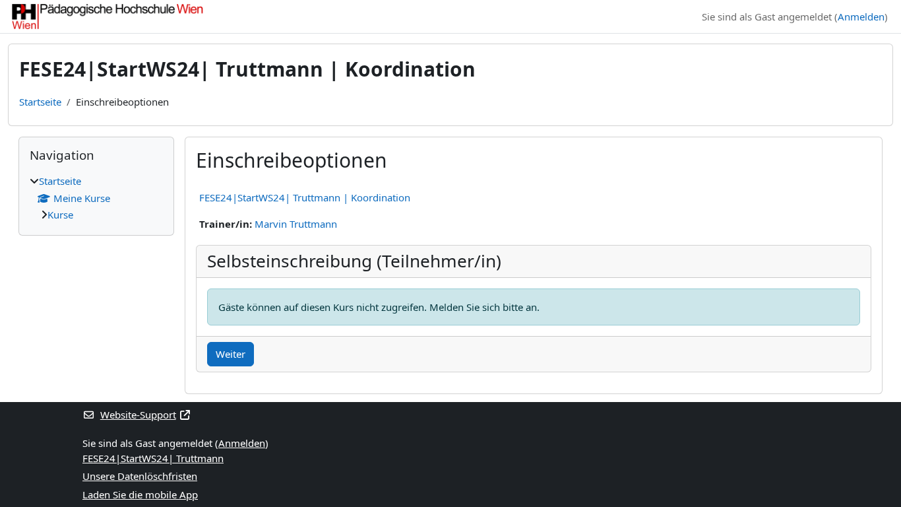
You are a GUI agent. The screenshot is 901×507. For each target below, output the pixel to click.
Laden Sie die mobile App (140, 494)
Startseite (40, 101)
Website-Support (138, 414)
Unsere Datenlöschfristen (139, 476)
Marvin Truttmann (296, 223)
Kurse (60, 214)
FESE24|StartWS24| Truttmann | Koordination (304, 197)
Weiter (230, 353)
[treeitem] (96, 198)
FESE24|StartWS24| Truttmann (153, 458)
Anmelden (861, 16)
